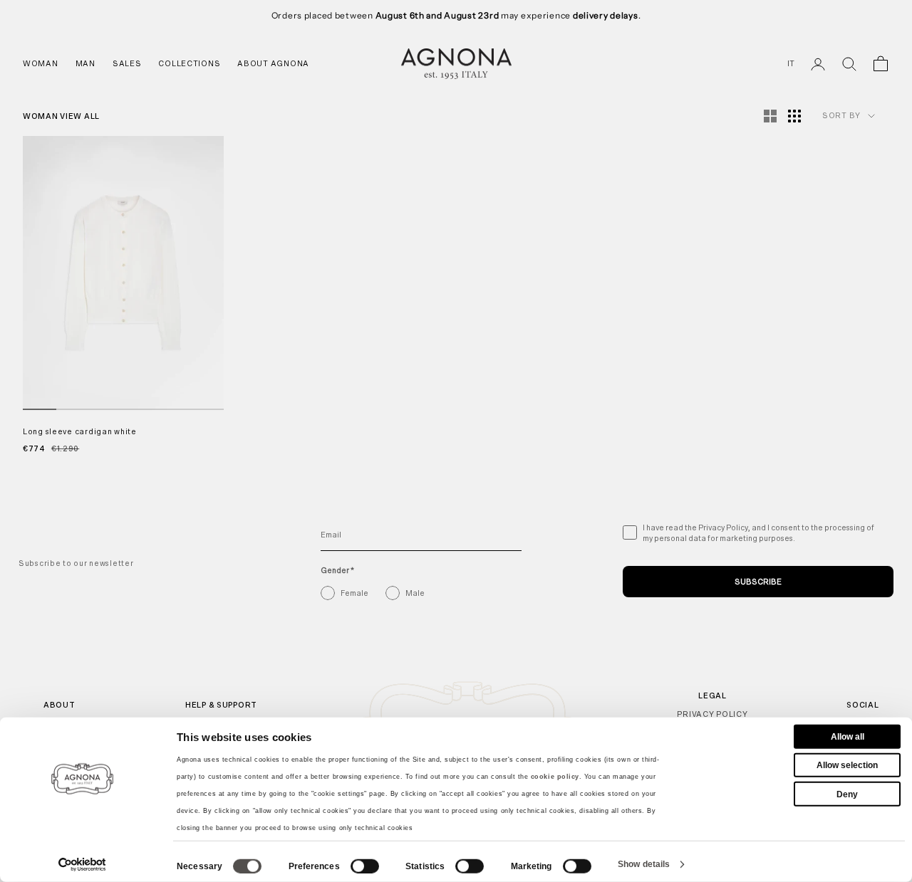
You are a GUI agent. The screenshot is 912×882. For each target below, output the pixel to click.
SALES (127, 63)
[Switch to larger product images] (770, 116)
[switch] (365, 866)
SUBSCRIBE (758, 581)
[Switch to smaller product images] (794, 116)
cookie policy (555, 776)
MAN (85, 63)
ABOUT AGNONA (273, 63)
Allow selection (847, 765)
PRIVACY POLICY (712, 714)
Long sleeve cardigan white (80, 431)
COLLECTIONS (189, 63)
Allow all (847, 737)
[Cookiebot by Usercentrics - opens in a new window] (82, 864)
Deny (847, 794)
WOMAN (40, 63)
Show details (644, 864)
